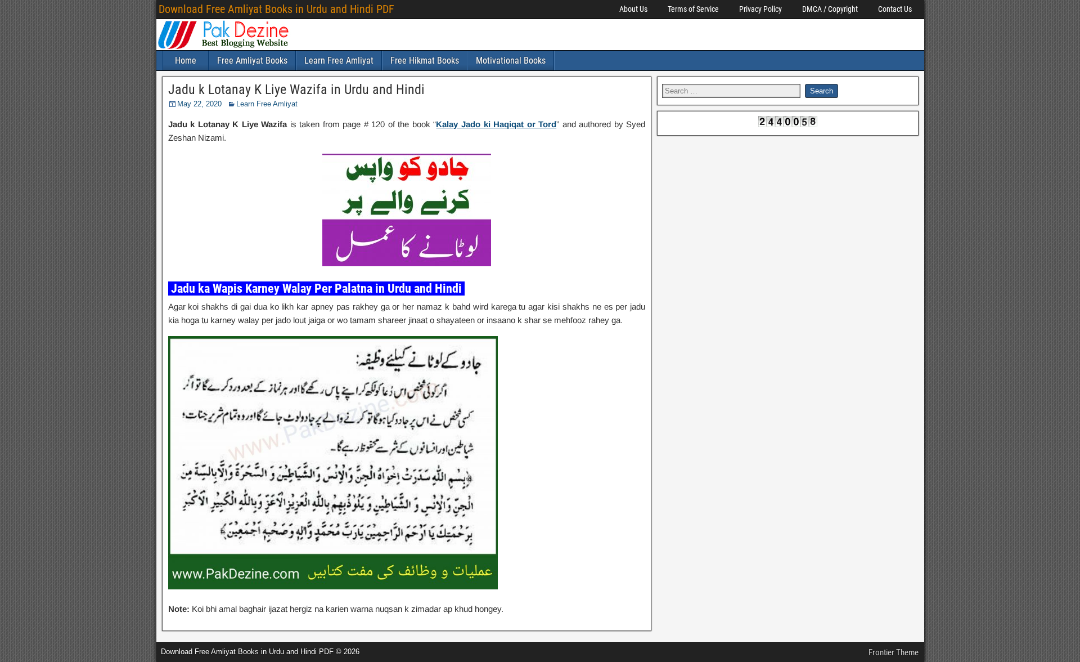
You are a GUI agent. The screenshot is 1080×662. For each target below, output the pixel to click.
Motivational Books (511, 60)
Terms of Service (693, 9)
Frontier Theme (893, 652)
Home (185, 60)
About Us (633, 9)
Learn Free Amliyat (339, 60)
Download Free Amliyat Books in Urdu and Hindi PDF (276, 9)
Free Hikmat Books (424, 60)
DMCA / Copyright (830, 9)
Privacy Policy (760, 9)
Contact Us (895, 9)
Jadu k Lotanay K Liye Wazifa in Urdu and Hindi (296, 89)
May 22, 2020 (199, 104)
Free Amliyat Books (252, 60)
